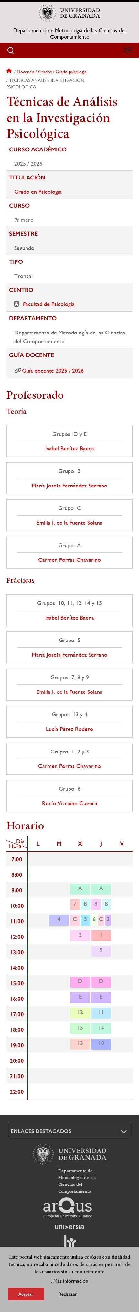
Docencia (25, 71)
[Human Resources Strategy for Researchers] (69, 1245)
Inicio (9, 71)
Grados (45, 71)
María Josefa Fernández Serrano (69, 485)
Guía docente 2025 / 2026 (53, 370)
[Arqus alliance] (67, 1207)
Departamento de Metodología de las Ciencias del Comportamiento (69, 33)
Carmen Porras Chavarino (69, 560)
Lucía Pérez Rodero (69, 729)
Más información (70, 1281)
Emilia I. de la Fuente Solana (69, 522)
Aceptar (25, 1294)
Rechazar (68, 1294)
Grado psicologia (71, 71)
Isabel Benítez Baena (69, 448)
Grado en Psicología (38, 191)
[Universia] (69, 1227)
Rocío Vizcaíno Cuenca (69, 803)
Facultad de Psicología (49, 304)
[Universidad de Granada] (69, 13)
